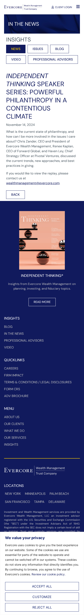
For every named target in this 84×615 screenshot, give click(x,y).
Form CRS (12, 389)
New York (13, 494)
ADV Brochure (16, 396)
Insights (11, 444)
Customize (42, 597)
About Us (11, 417)
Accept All (42, 586)
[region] (42, 573)
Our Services (15, 437)
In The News (14, 333)
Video (9, 347)
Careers (11, 368)
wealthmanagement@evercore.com (33, 183)
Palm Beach (59, 494)
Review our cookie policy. (48, 574)
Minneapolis (35, 494)
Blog (8, 327)
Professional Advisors (24, 340)
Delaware (57, 502)
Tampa (39, 502)
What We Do (14, 431)
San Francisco (17, 502)
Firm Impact (13, 375)
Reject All (42, 607)
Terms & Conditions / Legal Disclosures (38, 382)
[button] (15, 194)
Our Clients (14, 424)
